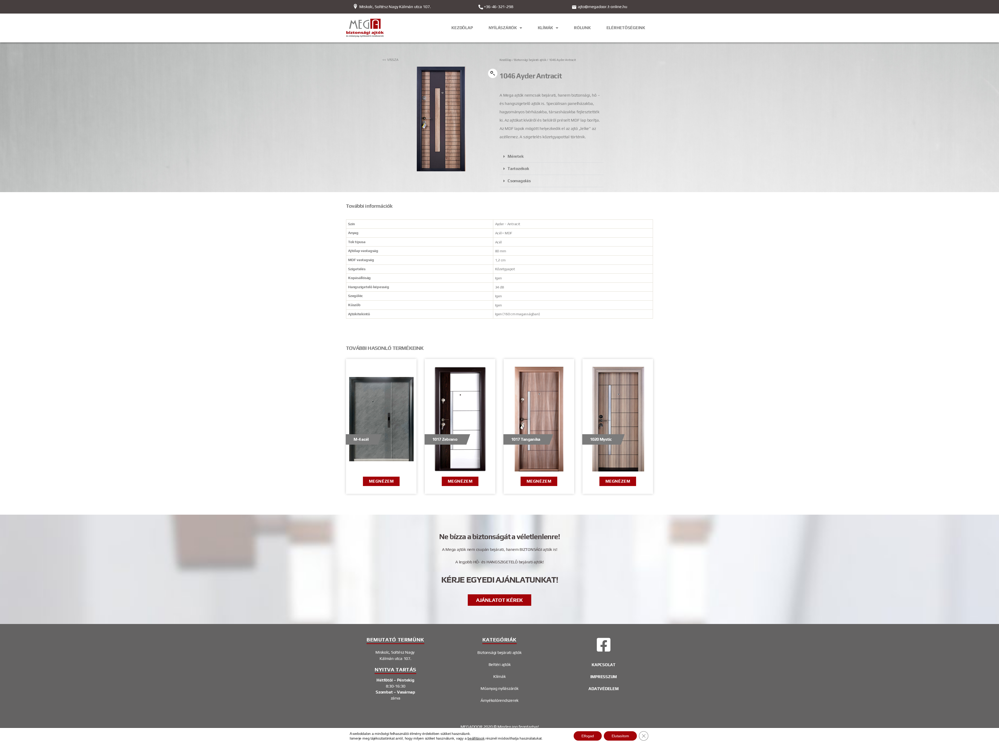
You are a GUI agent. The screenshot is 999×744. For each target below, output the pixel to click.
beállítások (476, 738)
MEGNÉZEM (381, 481)
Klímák (499, 676)
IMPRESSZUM (603, 676)
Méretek (515, 156)
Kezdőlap (505, 60)
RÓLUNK (582, 27)
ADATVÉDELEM (603, 688)
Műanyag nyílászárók (499, 688)
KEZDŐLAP (462, 27)
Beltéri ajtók (500, 664)
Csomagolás (519, 180)
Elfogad (587, 736)
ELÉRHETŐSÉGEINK (625, 27)
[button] (492, 73)
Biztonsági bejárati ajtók (530, 60)
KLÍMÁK (545, 27)
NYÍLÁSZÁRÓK (503, 27)
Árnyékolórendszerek (499, 700)
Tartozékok (518, 168)
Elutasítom (620, 736)
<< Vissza (390, 60)
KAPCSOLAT (604, 664)
